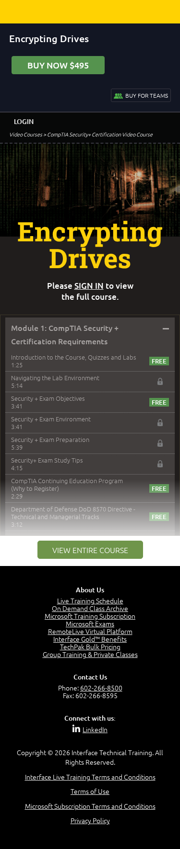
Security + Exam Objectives (48, 398)
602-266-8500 (101, 687)
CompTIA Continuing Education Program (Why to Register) (67, 484)
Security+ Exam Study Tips (47, 459)
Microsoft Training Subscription (90, 616)
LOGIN (24, 121)
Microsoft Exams (90, 623)
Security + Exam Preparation (50, 439)
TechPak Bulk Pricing (90, 646)
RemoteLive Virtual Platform (90, 631)
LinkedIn (95, 729)
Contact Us (90, 676)
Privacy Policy (90, 820)
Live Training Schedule (90, 600)
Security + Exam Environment (51, 418)
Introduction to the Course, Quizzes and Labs (73, 357)
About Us (90, 589)
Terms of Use (90, 791)
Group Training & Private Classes (90, 654)
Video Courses (25, 134)
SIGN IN (89, 285)
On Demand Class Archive (90, 608)
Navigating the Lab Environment (55, 377)
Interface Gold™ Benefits (90, 639)
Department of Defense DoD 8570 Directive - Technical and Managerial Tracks (73, 512)
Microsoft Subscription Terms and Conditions (90, 806)
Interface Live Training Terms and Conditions (90, 776)
